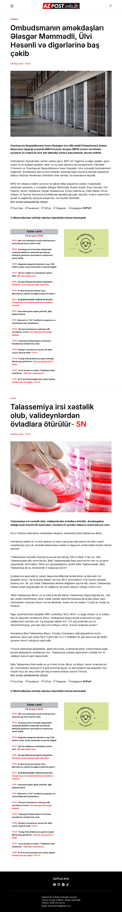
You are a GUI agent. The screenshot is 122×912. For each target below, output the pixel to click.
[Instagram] (58, 884)
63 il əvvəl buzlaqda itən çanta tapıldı (34, 380)
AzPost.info (61, 878)
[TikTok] (67, 884)
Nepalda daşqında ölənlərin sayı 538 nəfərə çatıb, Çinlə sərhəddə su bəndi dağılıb (34, 265)
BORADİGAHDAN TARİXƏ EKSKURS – (33, 302)
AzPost (87, 207)
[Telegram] (63, 884)
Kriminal (14, 19)
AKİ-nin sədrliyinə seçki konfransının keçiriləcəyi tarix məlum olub (33, 242)
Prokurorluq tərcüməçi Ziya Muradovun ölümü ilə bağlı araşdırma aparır (33, 292)
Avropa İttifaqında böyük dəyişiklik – (32, 283)
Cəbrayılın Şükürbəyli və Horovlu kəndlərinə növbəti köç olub (31, 342)
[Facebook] (54, 884)
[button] (11, 6)
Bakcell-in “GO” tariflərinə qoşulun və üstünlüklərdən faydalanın (33, 321)
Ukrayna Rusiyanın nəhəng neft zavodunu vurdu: (32, 332)
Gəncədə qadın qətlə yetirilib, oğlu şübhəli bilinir (32, 312)
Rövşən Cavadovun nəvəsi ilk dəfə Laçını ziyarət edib (32, 351)
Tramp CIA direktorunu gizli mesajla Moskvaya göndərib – (33, 361)
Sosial (13, 398)
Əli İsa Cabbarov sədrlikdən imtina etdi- (32, 274)
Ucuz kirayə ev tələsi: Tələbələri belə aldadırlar (33, 371)
